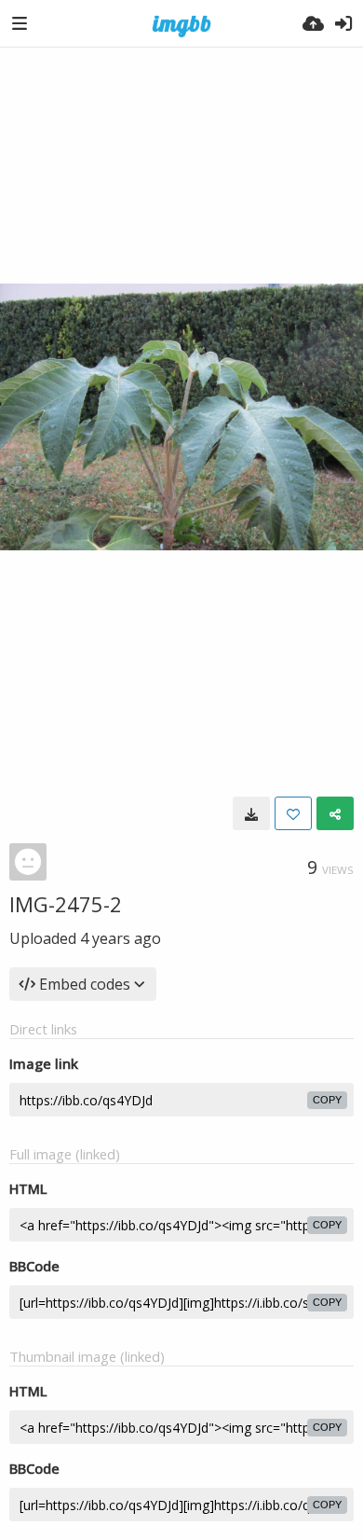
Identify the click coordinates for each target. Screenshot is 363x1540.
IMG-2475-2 (65, 904)
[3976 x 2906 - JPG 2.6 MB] (251, 813)
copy (327, 1099)
